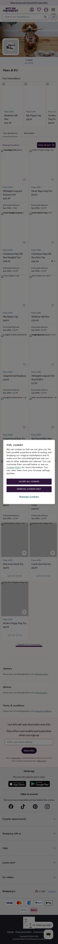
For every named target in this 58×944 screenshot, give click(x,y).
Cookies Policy (14, 467)
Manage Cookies (29, 496)
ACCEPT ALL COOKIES (29, 481)
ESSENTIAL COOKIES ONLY (29, 489)
